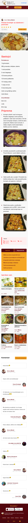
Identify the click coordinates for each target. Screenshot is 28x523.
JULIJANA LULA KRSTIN (14, 443)
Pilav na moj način (21, 304)
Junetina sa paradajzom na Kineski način (14, 257)
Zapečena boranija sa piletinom (21, 323)
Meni (14, 521)
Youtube (12, 517)
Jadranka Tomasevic (12, 483)
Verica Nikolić (11, 20)
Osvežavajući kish (7, 304)
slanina (7, 242)
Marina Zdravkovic (12, 456)
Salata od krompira (7, 285)
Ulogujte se (17, 7)
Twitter (8, 517)
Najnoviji (7, 250)
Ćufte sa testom (7, 267)
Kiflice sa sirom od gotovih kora (11, 255)
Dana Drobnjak (17, 384)
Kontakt (11, 514)
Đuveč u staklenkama (21, 341)
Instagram (17, 517)
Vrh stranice (13, 505)
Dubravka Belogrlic (16, 416)
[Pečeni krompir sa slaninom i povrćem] (15, 138)
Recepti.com (2, 513)
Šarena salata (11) (21, 285)
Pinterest (21, 517)
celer (21, 241)
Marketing (7, 514)
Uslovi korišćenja (19, 513)
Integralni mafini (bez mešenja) (11, 260)
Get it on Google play (19, 509)
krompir (7, 241)
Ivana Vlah (18, 496)
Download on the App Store (10, 509)
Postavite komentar (21, 358)
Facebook (4, 517)
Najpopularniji (20, 250)
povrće (14, 241)
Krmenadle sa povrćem (7, 323)
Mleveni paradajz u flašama (10, 262)
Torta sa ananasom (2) (9, 265)
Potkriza (7, 341)
